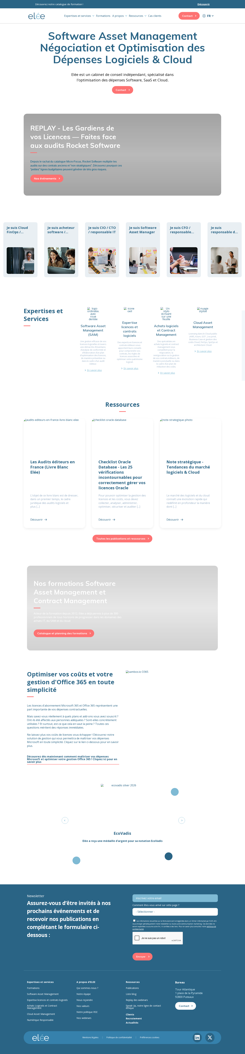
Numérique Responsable (40, 1020)
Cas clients (154, 16)
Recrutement (134, 1018)
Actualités (132, 1022)
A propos (118, 16)
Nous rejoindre (84, 1000)
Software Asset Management (43, 994)
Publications (132, 988)
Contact (187, 15)
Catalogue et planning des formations (62, 633)
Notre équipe (83, 994)
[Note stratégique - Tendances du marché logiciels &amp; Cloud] (190, 473)
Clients (130, 1014)
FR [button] (209, 15)
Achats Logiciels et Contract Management (42, 1007)
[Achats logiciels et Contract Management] (166, 340)
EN (208, 22)
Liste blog (131, 994)
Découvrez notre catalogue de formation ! (59, 4)
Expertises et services (77, 16)
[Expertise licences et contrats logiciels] (129, 340)
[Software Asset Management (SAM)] (93, 340)
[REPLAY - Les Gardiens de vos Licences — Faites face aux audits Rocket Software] (122, 147)
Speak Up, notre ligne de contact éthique (143, 1007)
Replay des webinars (137, 1000)
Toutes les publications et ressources (120, 538)
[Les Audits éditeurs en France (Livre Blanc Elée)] (54, 473)
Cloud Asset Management (41, 1014)
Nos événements (45, 178)
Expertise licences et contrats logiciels (47, 1000)
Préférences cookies (149, 1037)
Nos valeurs (82, 1006)
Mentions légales (90, 1037)
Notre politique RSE (87, 1012)
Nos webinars (83, 1018)
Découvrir (204, 4)
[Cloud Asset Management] (203, 340)
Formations (103, 16)
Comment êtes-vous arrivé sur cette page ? (155, 905)
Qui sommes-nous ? (87, 988)
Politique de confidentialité (119, 1037)
